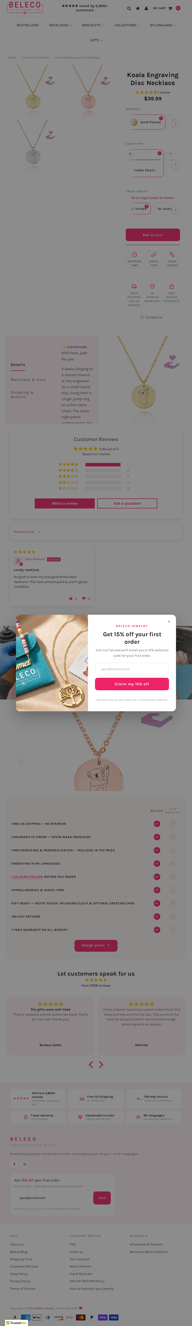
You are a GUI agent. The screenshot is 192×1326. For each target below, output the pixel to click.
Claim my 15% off (132, 684)
